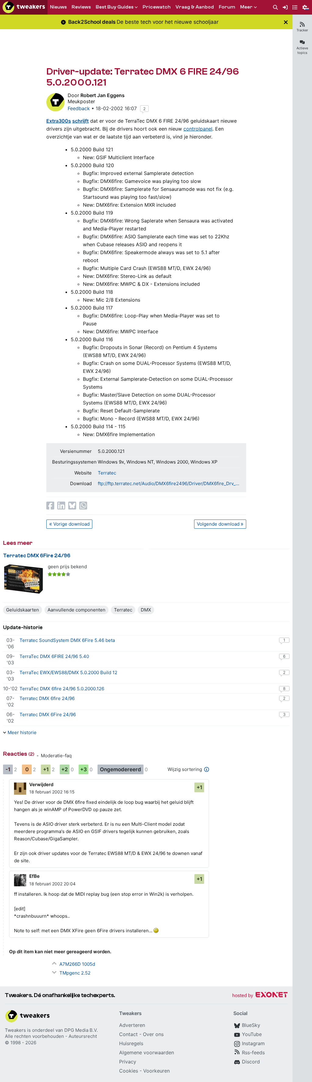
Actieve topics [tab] (302, 50)
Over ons (153, 1034)
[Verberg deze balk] (285, 22)
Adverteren (132, 1025)
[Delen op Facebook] (50, 505)
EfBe (34, 876)
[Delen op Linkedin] (61, 505)
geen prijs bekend (67, 566)
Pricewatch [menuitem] (157, 7)
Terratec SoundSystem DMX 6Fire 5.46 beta (67, 640)
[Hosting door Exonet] (260, 996)
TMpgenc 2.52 (74, 973)
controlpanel (197, 129)
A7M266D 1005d (77, 964)
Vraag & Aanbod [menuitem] (195, 7)
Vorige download (71, 524)
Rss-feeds (253, 1052)
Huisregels (131, 1043)
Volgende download (218, 524)
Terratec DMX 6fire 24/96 (47, 698)
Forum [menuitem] (227, 7)
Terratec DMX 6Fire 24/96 (36, 556)
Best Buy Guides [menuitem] (114, 7)
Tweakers (15, 1030)
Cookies (128, 1071)
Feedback (79, 108)
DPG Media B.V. (81, 1030)
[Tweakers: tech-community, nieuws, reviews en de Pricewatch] (24, 7)
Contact (128, 1034)
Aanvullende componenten (76, 610)
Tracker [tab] (302, 30)
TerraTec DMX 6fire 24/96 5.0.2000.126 (62, 689)
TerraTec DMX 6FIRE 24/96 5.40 (54, 656)
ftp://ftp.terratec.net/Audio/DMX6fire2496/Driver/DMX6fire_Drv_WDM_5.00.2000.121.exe (169, 483)
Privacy (127, 1062)
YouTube (252, 1034)
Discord (251, 1062)
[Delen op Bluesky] (72, 505)
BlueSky (251, 1025)
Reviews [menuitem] (81, 7)
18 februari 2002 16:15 (52, 791)
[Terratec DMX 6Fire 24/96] (23, 579)
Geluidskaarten (22, 610)
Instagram (253, 1043)
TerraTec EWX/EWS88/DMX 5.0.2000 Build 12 (68, 672)
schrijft (80, 121)
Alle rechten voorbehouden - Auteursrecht (51, 1036)
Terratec (107, 473)
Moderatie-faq (56, 755)
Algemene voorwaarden (146, 1052)
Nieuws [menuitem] (58, 7)
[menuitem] (275, 7)
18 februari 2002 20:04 (52, 883)
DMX (146, 610)
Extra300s (58, 121)
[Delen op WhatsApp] (83, 505)
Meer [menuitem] (246, 7)
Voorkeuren (156, 1071)
